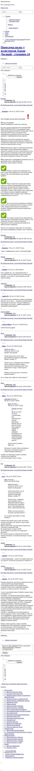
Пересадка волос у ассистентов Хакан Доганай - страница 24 (15, 51)
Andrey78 (4, 283)
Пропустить (4, 8)
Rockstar (3, 98)
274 (14, 544)
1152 (14, 313)
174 (14, 285)
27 (13, 568)
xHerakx (14, 408)
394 (14, 465)
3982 (14, 335)
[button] (4, 73)
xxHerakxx (7, 399)
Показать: (5, 646)
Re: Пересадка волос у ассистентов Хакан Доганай (16, 105)
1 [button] (4, 80)
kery (2, 463)
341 (14, 100)
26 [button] (5, 90)
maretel (3, 543)
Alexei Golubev (5, 312)
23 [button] (5, 85)
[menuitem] (14, 19)
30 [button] (5, 94)
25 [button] (5, 89)
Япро (2, 333)
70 (13, 258)
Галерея (6, 31)
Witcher (3, 257)
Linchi (6, 349)
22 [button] (5, 84)
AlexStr (3, 566)
